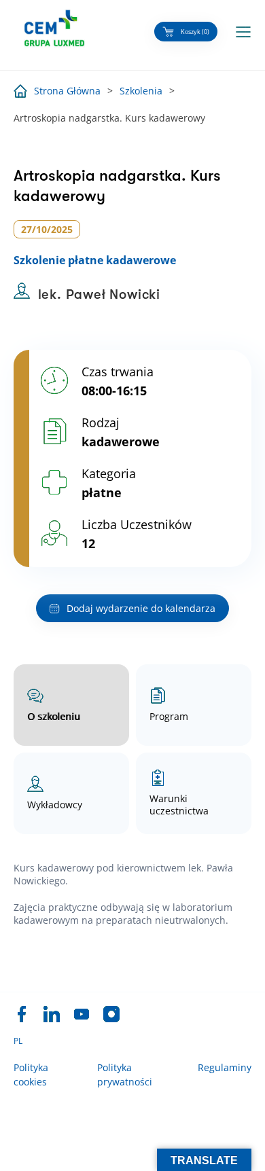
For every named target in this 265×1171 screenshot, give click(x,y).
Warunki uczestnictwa (179, 804)
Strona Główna (67, 90)
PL (18, 1041)
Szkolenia (141, 90)
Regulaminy (224, 1067)
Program (168, 716)
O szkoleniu (53, 716)
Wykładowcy (54, 804)
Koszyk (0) (195, 31)
